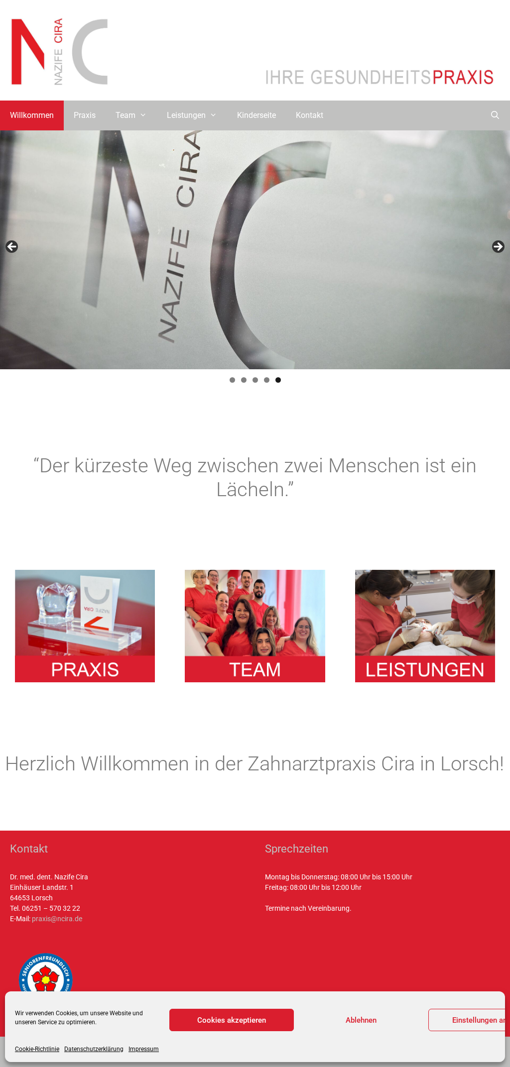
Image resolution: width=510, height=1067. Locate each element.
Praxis (85, 115)
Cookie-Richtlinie (37, 1049)
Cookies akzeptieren (231, 1020)
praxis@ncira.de (57, 919)
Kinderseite (256, 115)
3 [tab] (255, 380)
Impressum (143, 1049)
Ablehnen (361, 1020)
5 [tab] (278, 380)
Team (125, 115)
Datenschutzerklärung (94, 1049)
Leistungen (186, 115)
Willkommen (32, 115)
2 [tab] (244, 380)
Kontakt (309, 115)
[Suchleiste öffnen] (495, 115)
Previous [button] (12, 247)
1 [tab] (232, 380)
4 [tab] (266, 380)
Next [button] (497, 247)
